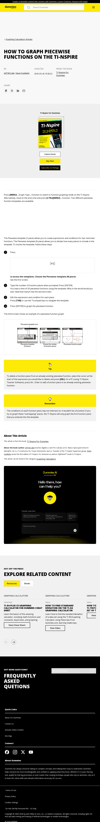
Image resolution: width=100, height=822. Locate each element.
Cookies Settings (11, 802)
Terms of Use (10, 790)
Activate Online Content (14, 730)
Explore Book (50, 154)
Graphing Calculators (46, 459)
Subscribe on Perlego (50, 168)
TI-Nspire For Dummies (62, 74)
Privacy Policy (10, 796)
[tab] (12, 583)
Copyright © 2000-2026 (14, 814)
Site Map (8, 736)
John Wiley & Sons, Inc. (35, 814)
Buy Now (50, 161)
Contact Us (9, 724)
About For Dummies (13, 718)
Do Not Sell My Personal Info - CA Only (20, 808)
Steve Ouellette (22, 73)
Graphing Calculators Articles (19, 39)
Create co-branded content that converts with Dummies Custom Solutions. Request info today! (50, 1)
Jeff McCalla (9, 73)
